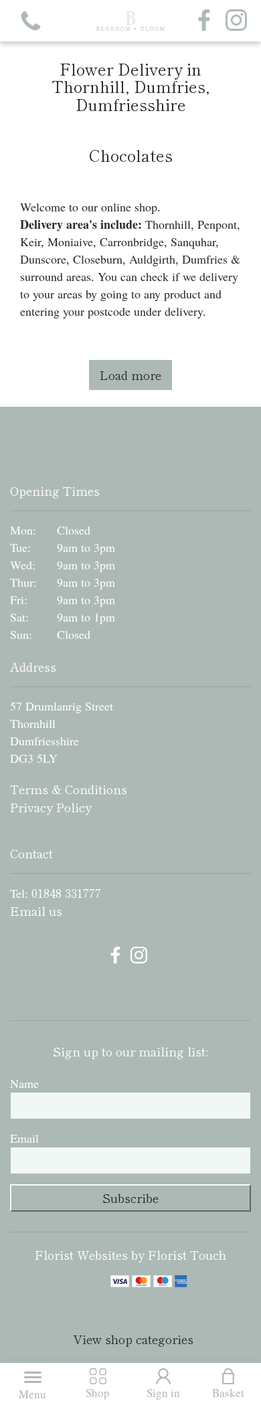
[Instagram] (236, 20)
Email (24, 1138)
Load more (130, 374)
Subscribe (130, 1197)
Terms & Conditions (68, 789)
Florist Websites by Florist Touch (130, 1254)
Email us (36, 910)
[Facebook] (204, 20)
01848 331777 (66, 892)
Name (24, 1083)
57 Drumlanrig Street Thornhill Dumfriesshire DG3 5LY (61, 732)
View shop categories (133, 1338)
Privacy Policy (51, 807)
